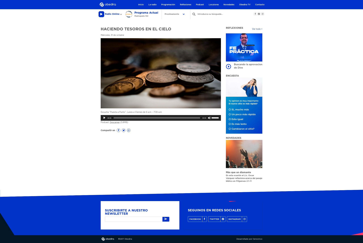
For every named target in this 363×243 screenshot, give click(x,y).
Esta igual (237, 119)
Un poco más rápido (244, 114)
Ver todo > (257, 29)
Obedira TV (245, 5)
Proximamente (172, 14)
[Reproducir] (104, 117)
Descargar (115, 122)
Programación (168, 5)
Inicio (141, 5)
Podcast (200, 5)
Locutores (214, 5)
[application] (161, 118)
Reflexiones (185, 5)
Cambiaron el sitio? (243, 129)
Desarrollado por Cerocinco (249, 239)
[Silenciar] (209, 117)
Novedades (228, 5)
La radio (152, 5)
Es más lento (239, 124)
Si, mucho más (240, 110)
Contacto (259, 5)
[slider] (216, 117)
